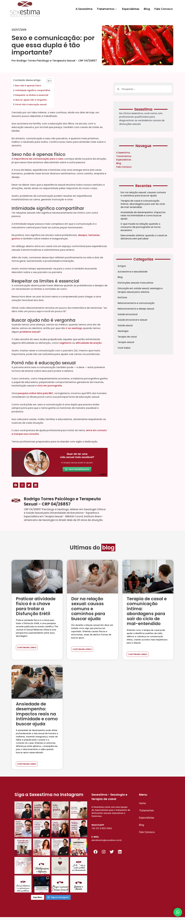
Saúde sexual (125, 325)
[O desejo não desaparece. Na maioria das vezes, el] (23, 847)
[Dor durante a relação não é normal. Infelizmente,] (78, 828)
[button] (177, 912)
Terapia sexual (126, 342)
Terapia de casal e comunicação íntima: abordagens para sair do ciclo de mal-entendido (143, 204)
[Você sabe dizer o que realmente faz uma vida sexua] (41, 828)
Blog (147, 9)
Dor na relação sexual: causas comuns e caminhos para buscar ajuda (143, 194)
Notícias (122, 297)
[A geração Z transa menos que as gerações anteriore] (41, 883)
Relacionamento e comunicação (136, 303)
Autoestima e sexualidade (132, 271)
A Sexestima (84, 9)
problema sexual (29, 331)
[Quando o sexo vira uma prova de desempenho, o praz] (78, 809)
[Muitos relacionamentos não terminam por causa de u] (41, 809)
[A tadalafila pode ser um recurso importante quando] (23, 828)
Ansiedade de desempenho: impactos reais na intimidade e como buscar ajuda (143, 215)
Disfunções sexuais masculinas (135, 282)
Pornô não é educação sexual (31, 104)
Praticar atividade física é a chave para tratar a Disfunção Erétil (36, 606)
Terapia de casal (127, 336)
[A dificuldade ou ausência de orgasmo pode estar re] (23, 809)
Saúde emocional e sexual (132, 319)
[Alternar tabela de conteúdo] (48, 80)
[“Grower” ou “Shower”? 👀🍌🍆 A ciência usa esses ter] (78, 883)
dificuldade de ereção (89, 343)
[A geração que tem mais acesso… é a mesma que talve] (60, 883)
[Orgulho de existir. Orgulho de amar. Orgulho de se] (23, 865)
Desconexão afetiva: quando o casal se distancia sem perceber (144, 237)
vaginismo (65, 343)
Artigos (122, 266)
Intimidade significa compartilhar (33, 90)
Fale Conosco (163, 9)
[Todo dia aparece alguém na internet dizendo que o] (23, 883)
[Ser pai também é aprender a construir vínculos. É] (60, 809)
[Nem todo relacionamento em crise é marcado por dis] (60, 828)
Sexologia (123, 331)
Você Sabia (124, 347)
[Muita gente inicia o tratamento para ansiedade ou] (41, 865)
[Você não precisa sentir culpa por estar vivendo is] (41, 847)
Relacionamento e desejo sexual (136, 308)
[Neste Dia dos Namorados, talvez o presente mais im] (60, 865)
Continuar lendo (26, 647)
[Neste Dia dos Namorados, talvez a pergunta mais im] (78, 865)
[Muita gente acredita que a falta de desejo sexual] (60, 847)
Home (142, 803)
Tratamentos (105, 9)
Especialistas (130, 9)
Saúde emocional (127, 314)
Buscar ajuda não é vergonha (31, 99)
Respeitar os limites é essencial (32, 95)
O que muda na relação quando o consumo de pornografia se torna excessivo (140, 227)
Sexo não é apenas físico (28, 85)
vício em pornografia (49, 385)
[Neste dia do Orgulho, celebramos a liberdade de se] (78, 847)
